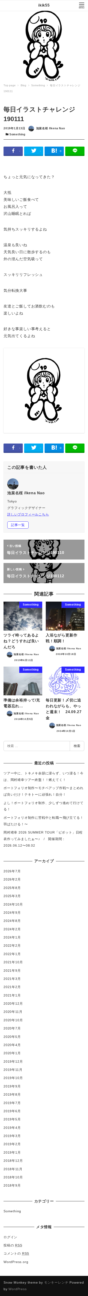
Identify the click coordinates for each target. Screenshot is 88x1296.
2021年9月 (12, 970)
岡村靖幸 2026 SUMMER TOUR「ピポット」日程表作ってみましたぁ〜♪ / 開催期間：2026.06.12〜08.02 (43, 838)
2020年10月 (13, 1020)
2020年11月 (13, 1012)
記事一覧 (18, 525)
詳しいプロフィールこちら (28, 514)
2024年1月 (12, 937)
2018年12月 (13, 1160)
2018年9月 (12, 1185)
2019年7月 (12, 1103)
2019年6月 (12, 1111)
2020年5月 (12, 1037)
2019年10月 (13, 1078)
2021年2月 (12, 987)
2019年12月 (13, 1061)
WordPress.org (16, 1262)
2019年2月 (12, 1144)
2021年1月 (12, 995)
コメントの (16, 1253)
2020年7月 (12, 1028)
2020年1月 (12, 1053)
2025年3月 (12, 896)
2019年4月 (12, 1128)
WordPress (17, 1289)
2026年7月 (12, 871)
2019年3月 (12, 1136)
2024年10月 (13, 904)
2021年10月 (13, 962)
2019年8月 (12, 1094)
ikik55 (44, 5)
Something (17, 134)
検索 (77, 746)
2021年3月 (12, 979)
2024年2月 (12, 929)
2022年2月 (12, 945)
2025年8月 (12, 888)
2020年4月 (12, 1045)
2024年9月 (12, 912)
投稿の (13, 1245)
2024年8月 (12, 921)
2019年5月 (12, 1119)
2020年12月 (13, 1003)
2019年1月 (12, 1152)
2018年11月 (13, 1169)
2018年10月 (13, 1177)
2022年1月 (12, 954)
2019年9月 (12, 1086)
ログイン (10, 1237)
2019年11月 (13, 1070)
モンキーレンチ (56, 1282)
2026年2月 (12, 879)
